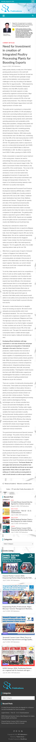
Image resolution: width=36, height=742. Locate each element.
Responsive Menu (33, 1)
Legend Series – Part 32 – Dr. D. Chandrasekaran (15, 713)
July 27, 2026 (14, 515)
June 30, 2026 (6, 672)
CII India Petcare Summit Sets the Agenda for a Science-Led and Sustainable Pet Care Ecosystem (21, 504)
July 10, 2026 (6, 611)
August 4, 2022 (7, 66)
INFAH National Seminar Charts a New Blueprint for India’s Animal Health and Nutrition (21, 521)
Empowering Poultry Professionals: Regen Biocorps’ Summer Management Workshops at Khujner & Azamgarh (18, 609)
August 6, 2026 (15, 506)
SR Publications (16, 66)
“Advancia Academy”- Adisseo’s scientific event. (18, 483)
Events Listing (8, 551)
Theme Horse (20, 737)
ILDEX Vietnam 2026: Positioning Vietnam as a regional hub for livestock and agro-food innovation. (17, 670)
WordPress (23, 739)
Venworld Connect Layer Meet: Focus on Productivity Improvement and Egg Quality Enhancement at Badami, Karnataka (17, 640)
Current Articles (9, 43)
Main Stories (14, 509)
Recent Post (8, 497)
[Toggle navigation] (3, 16)
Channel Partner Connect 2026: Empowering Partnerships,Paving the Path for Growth (21, 530)
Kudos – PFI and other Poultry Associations (19, 489)
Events (13, 526)
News (12, 500)
